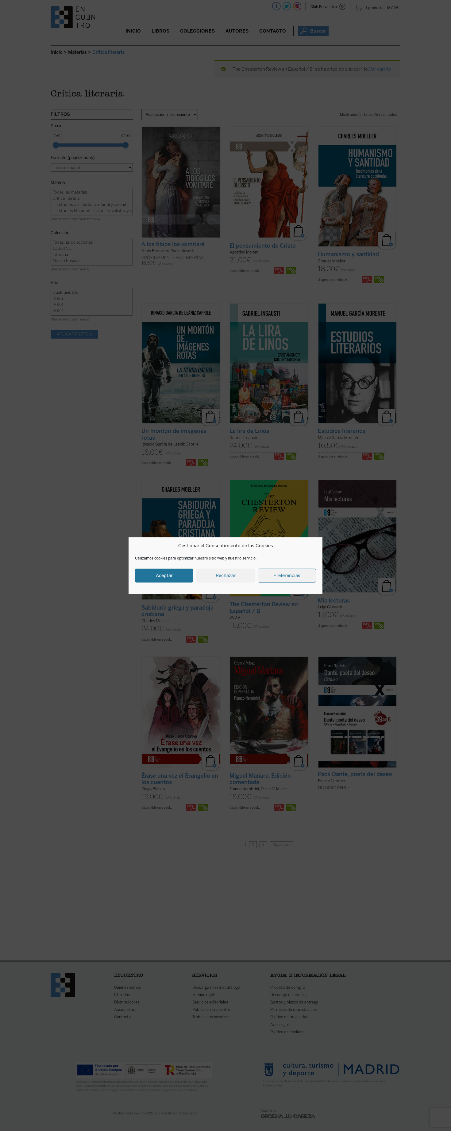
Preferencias (286, 575)
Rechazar (226, 575)
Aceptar (164, 575)
